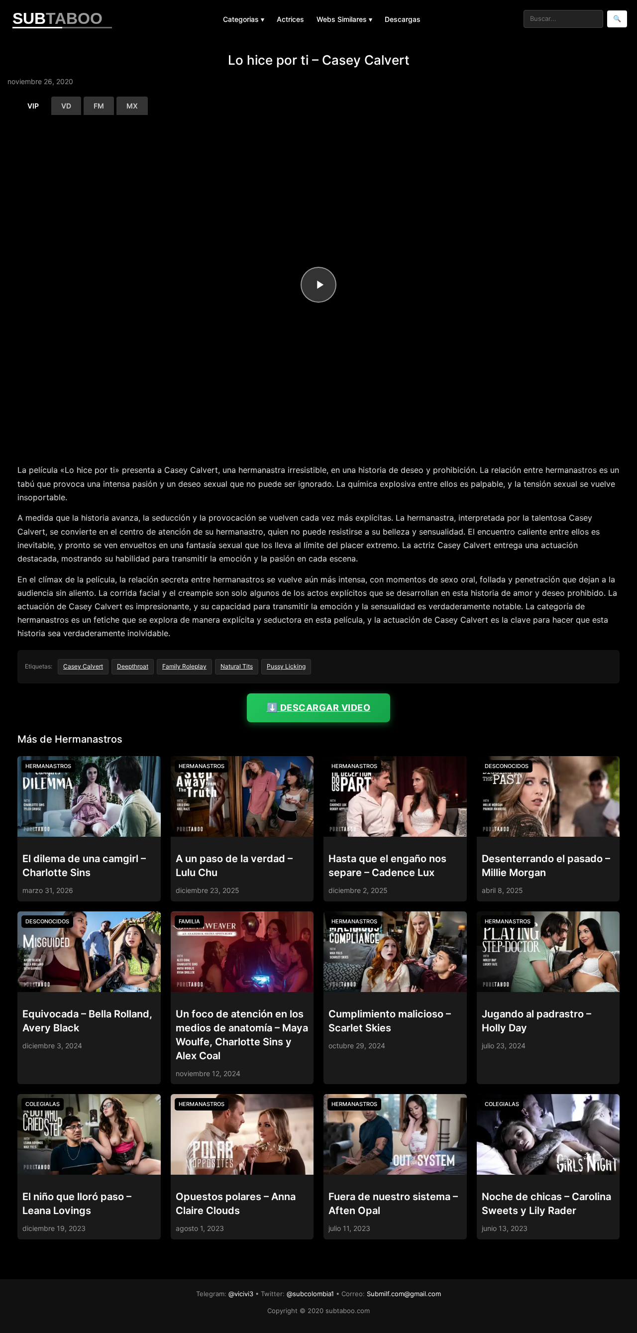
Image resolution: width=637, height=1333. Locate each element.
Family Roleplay (184, 666)
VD (66, 106)
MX (132, 106)
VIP (33, 106)
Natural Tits (236, 666)
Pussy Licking (286, 666)
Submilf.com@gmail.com (404, 1294)
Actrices (290, 19)
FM (99, 106)
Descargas (403, 19)
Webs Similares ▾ (344, 19)
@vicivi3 (240, 1294)
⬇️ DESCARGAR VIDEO (319, 707)
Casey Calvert (83, 666)
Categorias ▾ (243, 19)
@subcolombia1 (310, 1294)
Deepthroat (132, 666)
